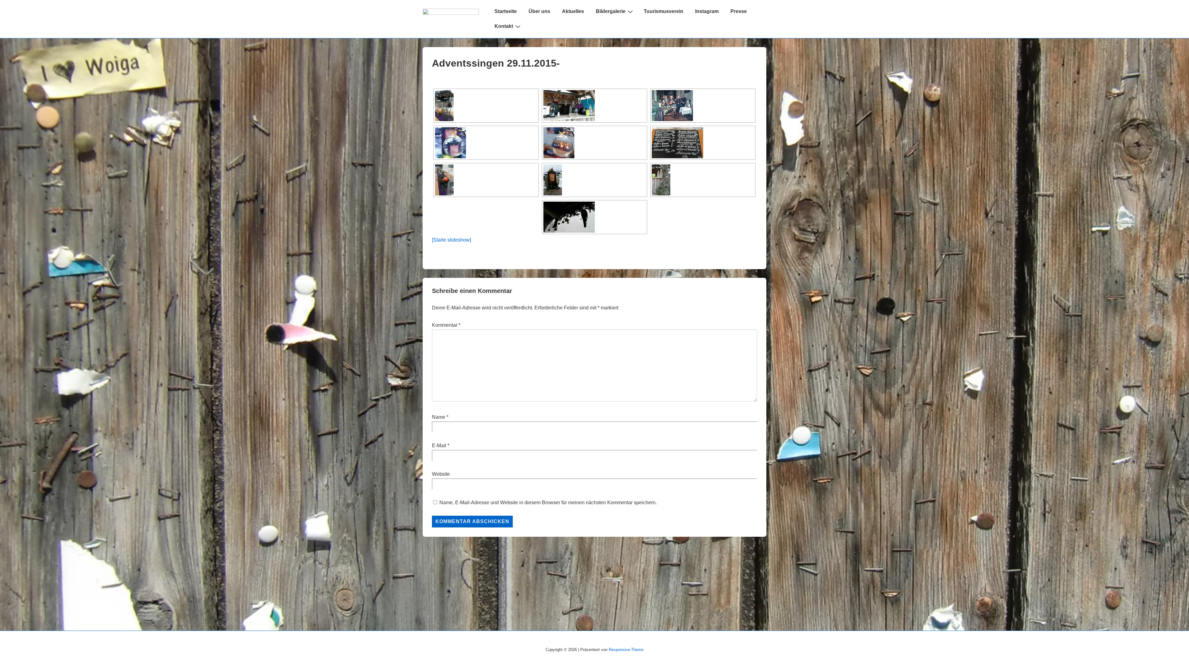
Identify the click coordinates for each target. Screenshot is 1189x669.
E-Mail (439, 445)
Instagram (707, 11)
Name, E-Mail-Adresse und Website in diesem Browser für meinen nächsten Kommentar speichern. (548, 502)
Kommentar (446, 325)
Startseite (505, 11)
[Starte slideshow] (451, 240)
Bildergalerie (610, 11)
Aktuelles (573, 11)
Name (438, 417)
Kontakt (503, 26)
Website (441, 474)
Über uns (539, 11)
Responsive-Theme (626, 649)
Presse (738, 11)
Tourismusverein (663, 11)
